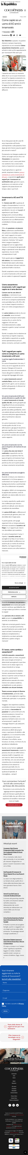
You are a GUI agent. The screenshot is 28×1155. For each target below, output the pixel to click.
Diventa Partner (14, 1092)
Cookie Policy (14, 1098)
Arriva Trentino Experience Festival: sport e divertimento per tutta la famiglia (14, 920)
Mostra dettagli (19, 583)
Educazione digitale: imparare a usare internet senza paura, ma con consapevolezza (14, 941)
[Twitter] (14, 35)
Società (5, 16)
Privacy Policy (14, 1095)
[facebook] (9, 1105)
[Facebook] (11, 35)
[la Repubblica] (9, 4)
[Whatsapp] (17, 35)
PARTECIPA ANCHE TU (14, 805)
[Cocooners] (13, 11)
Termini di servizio (20, 1114)
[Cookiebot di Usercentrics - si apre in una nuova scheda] (19, 557)
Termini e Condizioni (14, 1100)
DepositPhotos (19, 1127)
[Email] (20, 35)
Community (14, 1073)
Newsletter (14, 1090)
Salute (14, 1081)
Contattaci (14, 1088)
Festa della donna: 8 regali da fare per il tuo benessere (16, 1027)
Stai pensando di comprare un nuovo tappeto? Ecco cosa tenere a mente (14, 874)
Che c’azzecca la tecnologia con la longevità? (11, 1037)
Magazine (14, 1083)
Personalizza (13, 592)
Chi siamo (14, 1086)
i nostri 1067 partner (11, 565)
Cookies (15, 1124)
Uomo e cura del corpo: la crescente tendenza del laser (12, 895)
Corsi (14, 1075)
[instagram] (13, 1105)
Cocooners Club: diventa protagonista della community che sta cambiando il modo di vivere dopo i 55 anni (14, 851)
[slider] (14, 1062)
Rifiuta (14, 596)
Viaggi (14, 1077)
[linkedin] (17, 1105)
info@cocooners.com (14, 1132)
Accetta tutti (14, 587)
